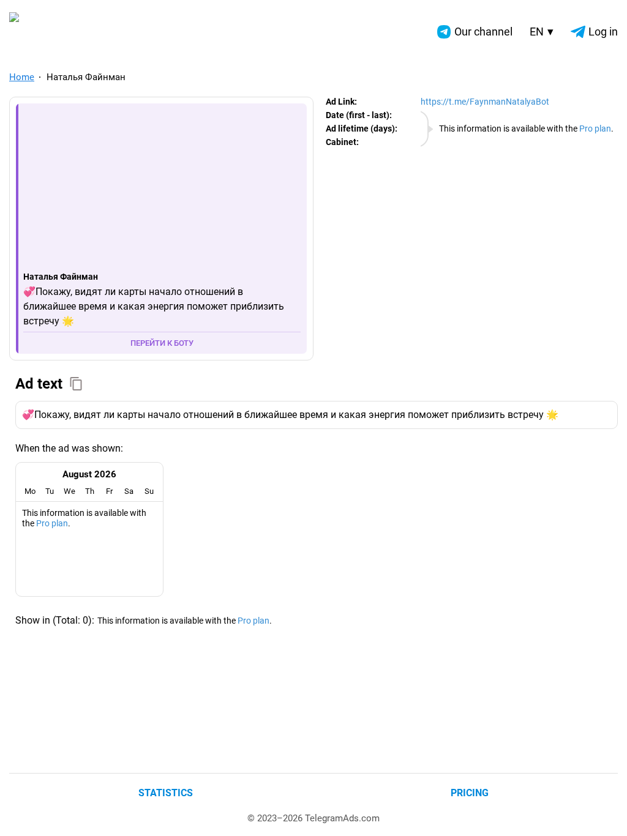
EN (542, 31)
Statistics (165, 793)
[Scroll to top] (604, 813)
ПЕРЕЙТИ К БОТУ (161, 343)
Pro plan (595, 128)
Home (21, 77)
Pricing (470, 793)
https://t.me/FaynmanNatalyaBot (485, 101)
